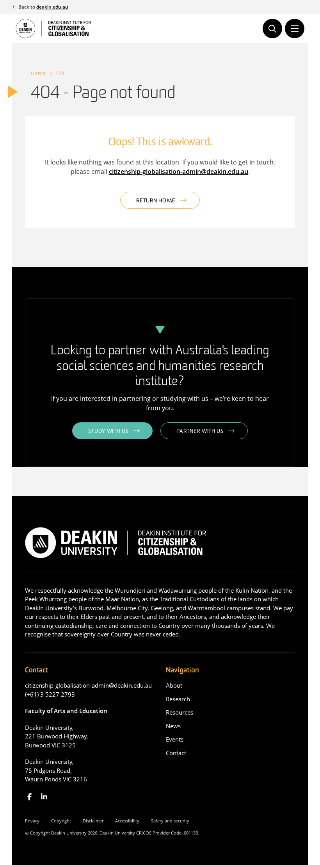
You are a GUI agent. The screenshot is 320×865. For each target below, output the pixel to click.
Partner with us (200, 431)
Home (38, 73)
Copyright (61, 821)
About (174, 685)
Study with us (108, 431)
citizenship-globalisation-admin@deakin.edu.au (178, 171)
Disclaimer (93, 821)
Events (174, 739)
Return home (156, 201)
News (173, 726)
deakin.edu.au (52, 7)
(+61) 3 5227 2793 (50, 694)
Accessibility (127, 821)
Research (178, 699)
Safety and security (170, 821)
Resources (179, 712)
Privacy (32, 821)
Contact (176, 753)
